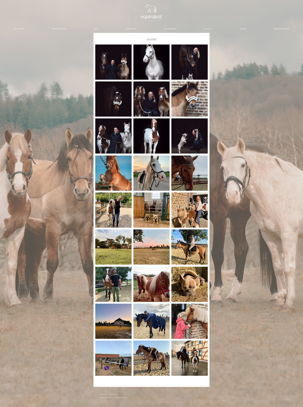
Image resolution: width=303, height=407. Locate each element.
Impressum (103, 394)
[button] (113, 62)
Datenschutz (113, 394)
